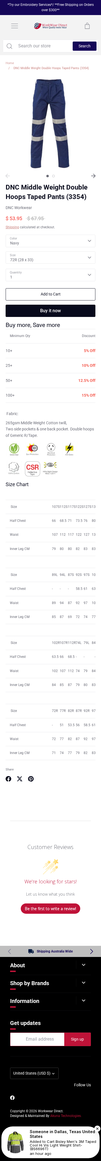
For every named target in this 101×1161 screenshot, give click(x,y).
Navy (14, 243)
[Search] (9, 46)
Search (85, 46)
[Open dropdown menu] (83, 965)
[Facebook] (12, 1097)
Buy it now (50, 310)
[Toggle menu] (14, 26)
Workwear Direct (50, 1111)
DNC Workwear (19, 207)
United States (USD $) (31, 1073)
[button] (91, 951)
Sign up (77, 1039)
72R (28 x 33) (21, 260)
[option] (50, 123)
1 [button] (47, 176)
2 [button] (53, 176)
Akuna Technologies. (66, 1116)
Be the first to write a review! (50, 908)
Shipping (12, 227)
